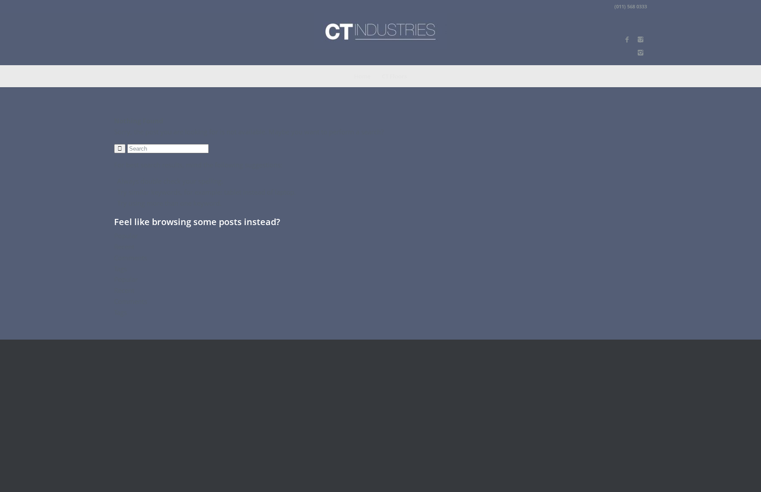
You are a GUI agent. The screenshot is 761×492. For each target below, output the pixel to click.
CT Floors (394, 76)
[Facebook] (627, 39)
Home (362, 76)
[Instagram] (640, 52)
